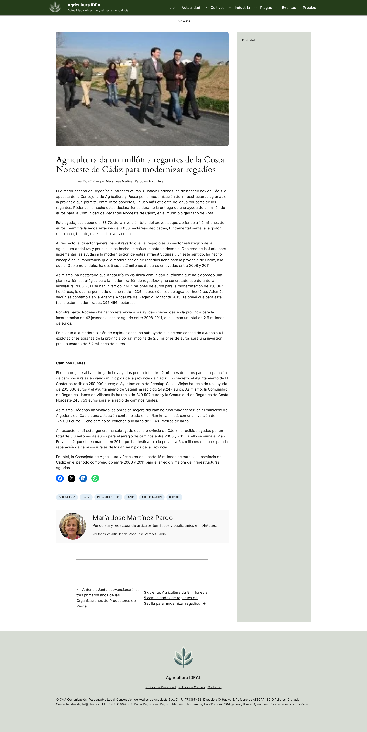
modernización (152, 497)
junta (130, 497)
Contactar (215, 687)
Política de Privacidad (161, 687)
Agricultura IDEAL (85, 4)
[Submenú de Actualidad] (206, 8)
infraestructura (108, 497)
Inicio (170, 8)
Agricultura (156, 181)
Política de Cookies (192, 687)
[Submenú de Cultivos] (230, 8)
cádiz (86, 497)
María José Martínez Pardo (124, 181)
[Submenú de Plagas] (277, 8)
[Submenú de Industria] (255, 8)
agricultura (67, 497)
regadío (174, 497)
